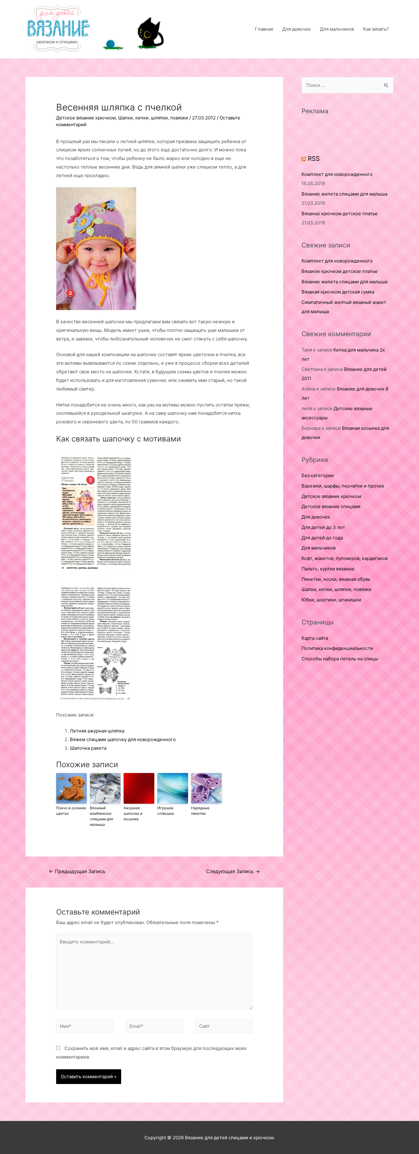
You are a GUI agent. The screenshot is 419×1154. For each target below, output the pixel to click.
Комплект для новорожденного (337, 174)
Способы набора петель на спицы (340, 659)
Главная (264, 29)
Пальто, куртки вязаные (328, 569)
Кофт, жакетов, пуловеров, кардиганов (345, 558)
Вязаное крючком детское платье (340, 213)
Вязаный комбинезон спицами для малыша (101, 816)
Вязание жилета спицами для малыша (344, 194)
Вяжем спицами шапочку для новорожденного (123, 739)
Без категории (318, 475)
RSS (314, 158)
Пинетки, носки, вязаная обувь (336, 579)
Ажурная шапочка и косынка (133, 813)
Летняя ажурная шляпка (97, 731)
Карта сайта (315, 638)
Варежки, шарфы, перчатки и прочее (343, 486)
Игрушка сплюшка (165, 811)
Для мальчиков (337, 29)
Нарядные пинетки (200, 811)
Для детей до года (322, 538)
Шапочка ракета (88, 748)
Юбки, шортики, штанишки (331, 600)
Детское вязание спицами (331, 506)
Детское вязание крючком (86, 118)
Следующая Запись (233, 871)
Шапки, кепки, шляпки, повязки (153, 118)
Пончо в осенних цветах (71, 811)
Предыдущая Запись (77, 871)
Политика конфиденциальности (337, 648)
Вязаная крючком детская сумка (338, 292)
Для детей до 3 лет (323, 527)
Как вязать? (376, 29)
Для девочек (296, 29)
